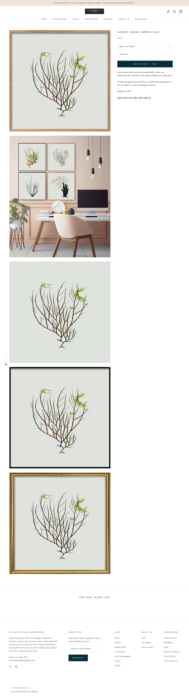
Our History (146, 642)
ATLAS (76, 19)
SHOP (44, 19)
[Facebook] (10, 666)
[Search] (174, 11)
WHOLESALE (141, 19)
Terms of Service (171, 660)
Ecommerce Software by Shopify (24, 691)
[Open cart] (180, 11)
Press (166, 647)
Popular (118, 642)
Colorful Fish (120, 651)
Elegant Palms (120, 647)
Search (117, 665)
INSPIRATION (91, 19)
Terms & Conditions (172, 651)
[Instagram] (16, 666)
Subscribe (78, 658)
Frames (118, 660)
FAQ (143, 638)
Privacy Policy (169, 656)
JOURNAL (108, 19)
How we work (147, 647)
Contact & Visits (170, 638)
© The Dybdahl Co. (20, 688)
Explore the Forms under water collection (134, 97)
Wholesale (168, 642)
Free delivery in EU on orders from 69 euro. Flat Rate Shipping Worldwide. (94, 3)
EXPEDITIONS (60, 19)
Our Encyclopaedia (122, 656)
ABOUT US (124, 19)
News (117, 638)
